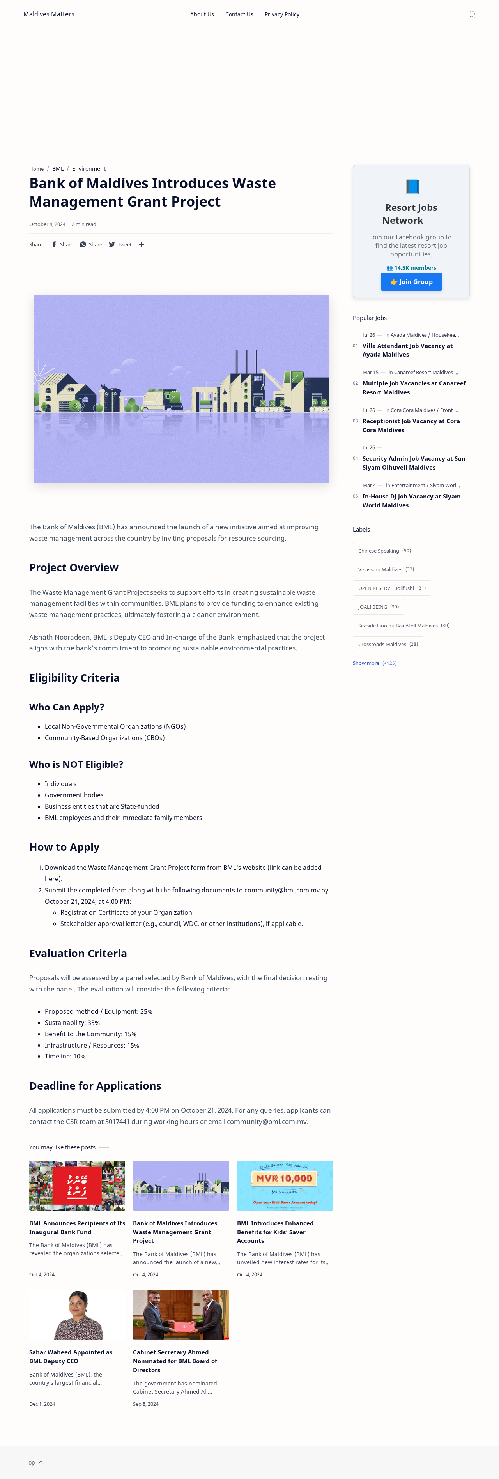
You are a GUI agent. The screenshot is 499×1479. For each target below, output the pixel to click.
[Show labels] (376, 663)
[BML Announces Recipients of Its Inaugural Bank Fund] (77, 1186)
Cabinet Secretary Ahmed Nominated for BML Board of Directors (175, 1361)
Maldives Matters (48, 14)
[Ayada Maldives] (410, 334)
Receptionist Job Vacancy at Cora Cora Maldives (411, 425)
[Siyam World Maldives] (455, 485)
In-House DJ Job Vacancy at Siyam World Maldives (412, 500)
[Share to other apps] (141, 244)
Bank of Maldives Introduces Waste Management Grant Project (175, 1232)
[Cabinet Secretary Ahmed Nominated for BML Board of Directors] (181, 1315)
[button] (62, 244)
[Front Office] (453, 409)
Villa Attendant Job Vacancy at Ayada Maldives (408, 350)
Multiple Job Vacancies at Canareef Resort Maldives (414, 387)
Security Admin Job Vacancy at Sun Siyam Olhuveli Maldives (414, 462)
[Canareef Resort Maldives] (426, 372)
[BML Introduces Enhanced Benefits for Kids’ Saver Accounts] (285, 1186)
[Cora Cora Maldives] (415, 409)
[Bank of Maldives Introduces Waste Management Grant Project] (181, 1186)
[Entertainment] (410, 485)
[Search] (472, 14)
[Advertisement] (249, 94)
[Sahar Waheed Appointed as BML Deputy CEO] (77, 1315)
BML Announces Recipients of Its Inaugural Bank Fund (77, 1227)
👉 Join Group (411, 281)
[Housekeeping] (448, 334)
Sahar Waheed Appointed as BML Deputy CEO (70, 1356)
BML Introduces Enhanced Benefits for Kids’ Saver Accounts (275, 1232)
